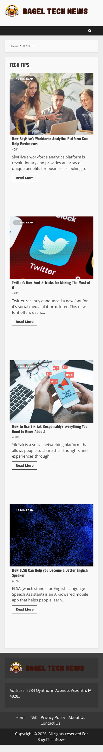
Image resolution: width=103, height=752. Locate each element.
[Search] (90, 30)
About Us (77, 717)
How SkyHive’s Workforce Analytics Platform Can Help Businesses (51, 104)
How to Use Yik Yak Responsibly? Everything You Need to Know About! (51, 391)
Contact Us (50, 723)
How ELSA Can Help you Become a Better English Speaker (51, 535)
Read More (25, 177)
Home (21, 717)
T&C (33, 717)
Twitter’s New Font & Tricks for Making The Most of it (51, 247)
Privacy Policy (53, 717)
